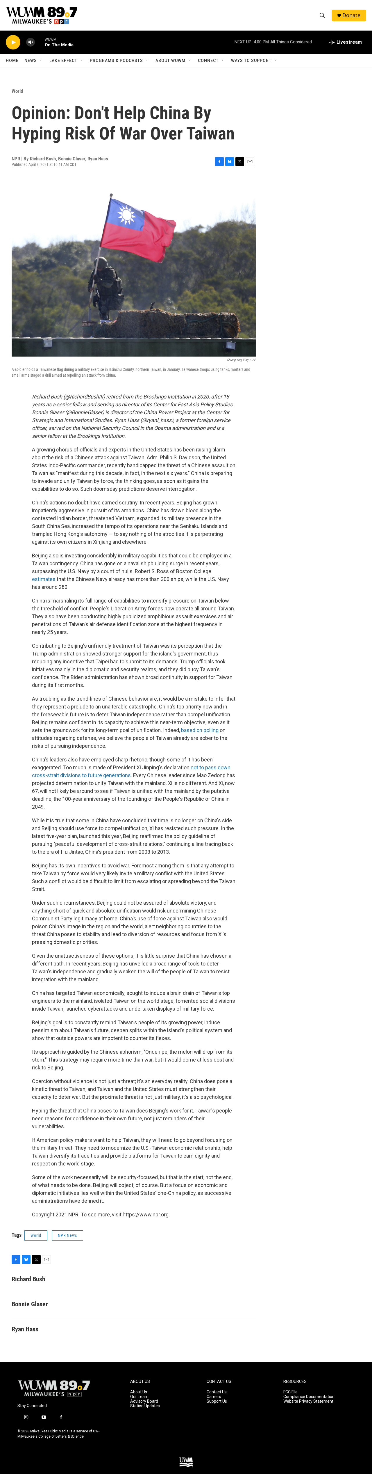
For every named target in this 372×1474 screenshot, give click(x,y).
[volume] (30, 42)
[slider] (40, 42)
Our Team (139, 1397)
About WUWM (170, 60)
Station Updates (145, 1406)
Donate (351, 15)
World (17, 91)
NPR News (67, 1235)
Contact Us (217, 1392)
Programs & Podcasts (116, 60)
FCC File (290, 1392)
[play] (13, 42)
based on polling (200, 730)
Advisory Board (144, 1401)
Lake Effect (63, 60)
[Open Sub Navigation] (41, 60)
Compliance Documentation (309, 1397)
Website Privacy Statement (308, 1401)
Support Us (217, 1401)
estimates (44, 579)
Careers (214, 1397)
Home (12, 60)
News (30, 60)
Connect (208, 60)
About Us (138, 1392)
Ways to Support (251, 60)
